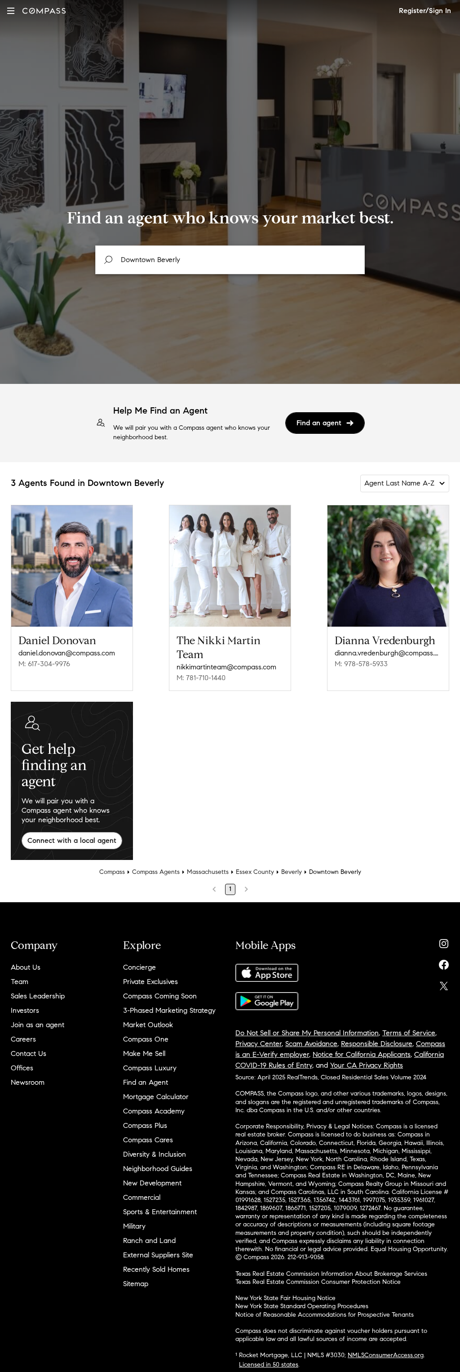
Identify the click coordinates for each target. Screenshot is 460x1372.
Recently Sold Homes (156, 1269)
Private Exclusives (150, 981)
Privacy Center (258, 1043)
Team (19, 981)
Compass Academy (154, 1111)
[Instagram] (443, 941)
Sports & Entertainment (160, 1211)
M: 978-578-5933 (361, 663)
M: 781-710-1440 (201, 677)
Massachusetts (208, 872)
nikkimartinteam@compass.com (226, 667)
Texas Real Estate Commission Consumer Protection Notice (318, 1282)
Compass (112, 872)
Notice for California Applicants (362, 1054)
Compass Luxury (150, 1068)
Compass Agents (156, 872)
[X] (443, 983)
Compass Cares (148, 1140)
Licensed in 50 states (268, 1364)
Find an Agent (145, 1082)
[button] (11, 10)
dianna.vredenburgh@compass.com (388, 653)
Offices (22, 1068)
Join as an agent (37, 1024)
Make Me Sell (144, 1053)
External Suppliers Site (158, 1255)
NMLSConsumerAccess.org (386, 1355)
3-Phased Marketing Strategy (169, 1010)
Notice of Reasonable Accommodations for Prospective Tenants (324, 1315)
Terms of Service (408, 1033)
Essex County (255, 872)
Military (134, 1226)
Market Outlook (148, 1024)
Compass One (145, 1039)
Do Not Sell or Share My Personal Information (307, 1033)
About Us (25, 967)
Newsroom (27, 1082)
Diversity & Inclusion (154, 1154)
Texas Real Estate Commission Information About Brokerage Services (331, 1274)
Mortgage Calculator (156, 1096)
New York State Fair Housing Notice (285, 1298)
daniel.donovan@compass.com (66, 653)
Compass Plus (145, 1125)
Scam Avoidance (311, 1043)
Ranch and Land (149, 1240)
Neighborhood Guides (157, 1168)
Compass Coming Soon (160, 996)
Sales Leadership (38, 996)
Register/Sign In (425, 10)
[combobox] (230, 259)
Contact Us (28, 1053)
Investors (25, 1010)
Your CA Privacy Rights (366, 1065)
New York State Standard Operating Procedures (301, 1306)
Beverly (291, 872)
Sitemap (135, 1283)
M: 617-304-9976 (44, 663)
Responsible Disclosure (376, 1043)
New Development (152, 1183)
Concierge (139, 967)
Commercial (141, 1197)
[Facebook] (443, 962)
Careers (23, 1039)
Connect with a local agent (71, 840)
